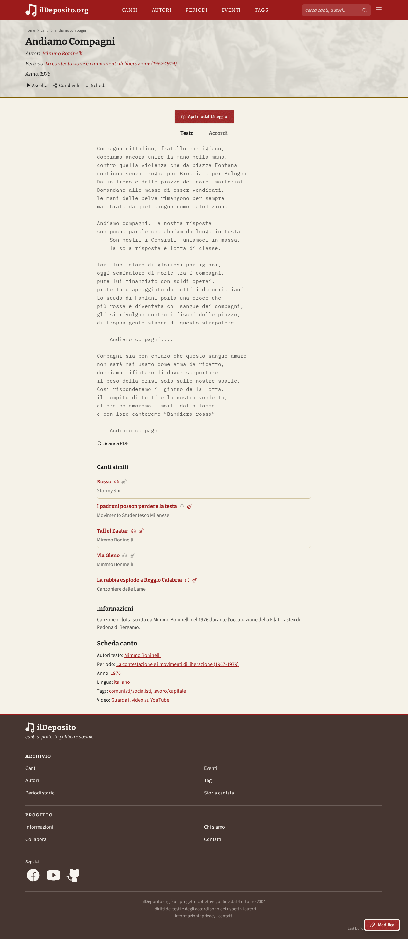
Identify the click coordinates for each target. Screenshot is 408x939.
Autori (161, 10)
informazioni (187, 916)
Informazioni (39, 827)
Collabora (36, 839)
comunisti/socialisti (130, 691)
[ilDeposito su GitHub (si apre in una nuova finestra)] (74, 876)
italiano (122, 682)
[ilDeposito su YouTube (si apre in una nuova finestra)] (53, 876)
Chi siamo (214, 827)
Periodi (197, 10)
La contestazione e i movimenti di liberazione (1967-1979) (111, 64)
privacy (208, 916)
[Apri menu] (378, 10)
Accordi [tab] (218, 133)
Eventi (231, 10)
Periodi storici (40, 792)
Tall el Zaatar (112, 531)
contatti (225, 916)
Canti (130, 10)
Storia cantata (219, 792)
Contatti (212, 839)
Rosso (104, 482)
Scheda (99, 85)
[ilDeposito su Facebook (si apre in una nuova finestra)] (33, 876)
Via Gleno (108, 555)
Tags (261, 10)
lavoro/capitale (169, 691)
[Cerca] (364, 10)
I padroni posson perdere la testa (137, 506)
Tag (208, 780)
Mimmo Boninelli (62, 53)
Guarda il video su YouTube (140, 700)
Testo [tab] (186, 133)
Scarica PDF (115, 443)
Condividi (69, 85)
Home (30, 30)
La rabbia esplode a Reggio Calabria (139, 580)
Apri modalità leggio (207, 117)
